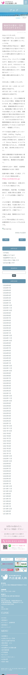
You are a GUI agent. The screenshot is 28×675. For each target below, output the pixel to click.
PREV (6, 239)
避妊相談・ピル (7, 643)
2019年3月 (7, 503)
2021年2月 (7, 451)
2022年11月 (7, 398)
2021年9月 (7, 433)
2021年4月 (7, 446)
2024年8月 (7, 345)
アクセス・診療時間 (8, 622)
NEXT (21, 239)
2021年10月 (7, 431)
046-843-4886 (4, 609)
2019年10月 (7, 491)
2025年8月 (7, 315)
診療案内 (5, 636)
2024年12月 (7, 335)
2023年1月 (7, 393)
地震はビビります (9, 255)
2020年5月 (7, 473)
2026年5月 (7, 293)
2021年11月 (7, 428)
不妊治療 (5, 645)
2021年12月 (7, 426)
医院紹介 (5, 620)
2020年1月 (7, 483)
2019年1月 (7, 506)
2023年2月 (7, 390)
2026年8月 (7, 285)
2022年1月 (7, 423)
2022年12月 (7, 395)
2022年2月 (7, 421)
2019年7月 (7, 498)
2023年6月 (7, 380)
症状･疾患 (5, 661)
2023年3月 (7, 388)
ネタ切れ (6, 252)
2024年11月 (7, 338)
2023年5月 (7, 383)
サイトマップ (6, 627)
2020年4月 (7, 476)
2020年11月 (7, 458)
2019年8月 (7, 496)
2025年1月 (7, 333)
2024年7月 (7, 348)
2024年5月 (7, 353)
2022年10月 (7, 400)
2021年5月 (7, 443)
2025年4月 (7, 325)
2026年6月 (7, 290)
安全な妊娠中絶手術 (8, 640)
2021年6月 (7, 441)
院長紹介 (5, 625)
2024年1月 (7, 363)
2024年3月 (7, 358)
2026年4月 (7, 295)
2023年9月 (7, 373)
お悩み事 (5, 659)
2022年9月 (7, 403)
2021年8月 (7, 436)
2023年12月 (7, 365)
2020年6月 (7, 471)
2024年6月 (7, 350)
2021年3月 (7, 448)
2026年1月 (7, 303)
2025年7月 (7, 318)
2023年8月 (7, 375)
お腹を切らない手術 (8, 638)
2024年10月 (7, 340)
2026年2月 (7, 300)
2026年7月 (7, 288)
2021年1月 (7, 453)
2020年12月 (7, 456)
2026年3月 (7, 298)
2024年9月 (7, 343)
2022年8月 (7, 406)
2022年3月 (7, 418)
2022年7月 (7, 408)
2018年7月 (7, 513)
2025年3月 (7, 328)
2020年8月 (7, 466)
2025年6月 (7, 320)
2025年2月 (7, 330)
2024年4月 (7, 355)
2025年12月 (7, 305)
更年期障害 (5, 650)
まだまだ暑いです (9, 262)
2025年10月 (7, 310)
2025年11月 (7, 308)
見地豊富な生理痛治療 (9, 647)
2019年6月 (7, 501)
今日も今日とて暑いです (11, 260)
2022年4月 (7, 415)
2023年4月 (7, 385)
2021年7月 (7, 438)
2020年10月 (7, 461)
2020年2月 (7, 481)
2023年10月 (7, 370)
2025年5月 (7, 323)
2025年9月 (7, 313)
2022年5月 (7, 413)
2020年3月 (7, 478)
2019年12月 (7, 486)
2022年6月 (7, 411)
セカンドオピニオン (8, 657)
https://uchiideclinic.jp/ (11, 179)
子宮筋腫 (5, 652)
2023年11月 (7, 368)
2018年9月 (7, 511)
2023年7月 (7, 378)
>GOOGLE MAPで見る (7, 604)
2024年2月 (7, 360)
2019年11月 (7, 488)
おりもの (5, 654)
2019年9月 (7, 493)
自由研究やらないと (9, 257)
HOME (18, 17)
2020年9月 (7, 463)
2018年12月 (7, 508)
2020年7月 (7, 468)
